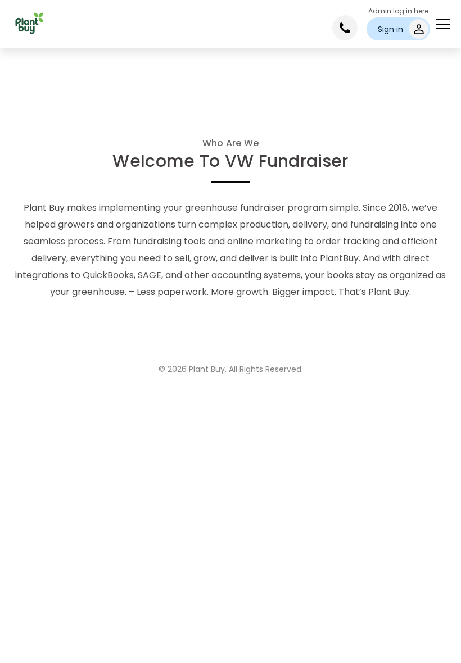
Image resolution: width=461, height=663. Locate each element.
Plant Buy (207, 369)
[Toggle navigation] (443, 24)
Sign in (390, 29)
